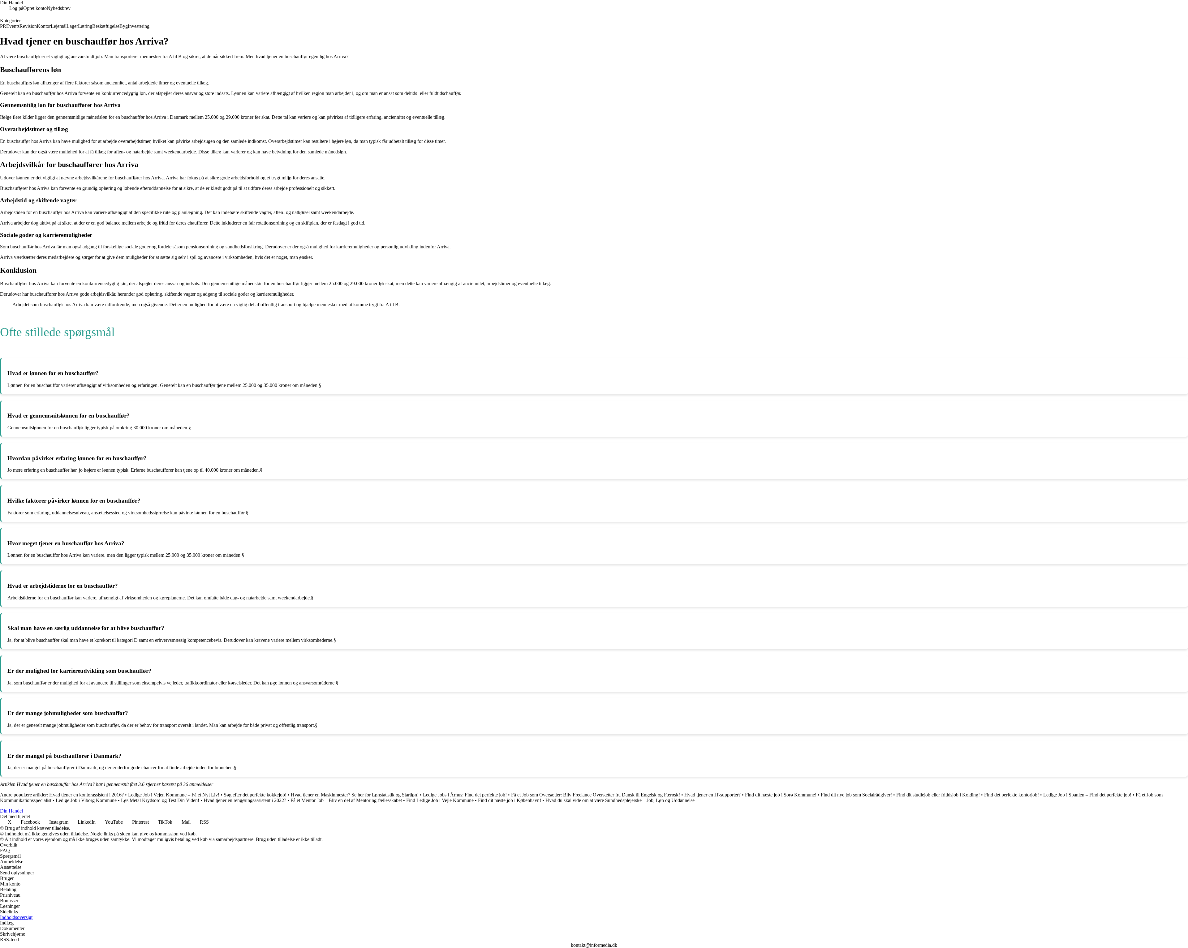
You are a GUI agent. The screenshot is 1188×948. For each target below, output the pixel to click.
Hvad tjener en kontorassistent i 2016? (86, 794)
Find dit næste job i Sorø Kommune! (780, 794)
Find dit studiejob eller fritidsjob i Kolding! (938, 794)
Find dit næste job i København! (509, 800)
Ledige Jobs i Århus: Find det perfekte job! (465, 794)
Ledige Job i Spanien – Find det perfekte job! (1087, 794)
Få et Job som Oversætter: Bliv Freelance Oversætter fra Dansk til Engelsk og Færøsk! (595, 794)
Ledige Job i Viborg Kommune (86, 800)
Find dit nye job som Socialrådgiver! (856, 794)
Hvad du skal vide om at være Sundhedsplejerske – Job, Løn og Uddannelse (620, 800)
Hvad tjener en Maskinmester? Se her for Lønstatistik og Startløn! (355, 794)
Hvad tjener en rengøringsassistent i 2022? (245, 800)
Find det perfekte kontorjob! (1011, 794)
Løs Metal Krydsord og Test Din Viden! (160, 800)
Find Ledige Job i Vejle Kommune (440, 800)
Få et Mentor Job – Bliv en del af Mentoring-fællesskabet (346, 800)
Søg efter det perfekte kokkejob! (255, 794)
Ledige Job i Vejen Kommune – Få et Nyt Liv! (173, 794)
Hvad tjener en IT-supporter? (712, 794)
